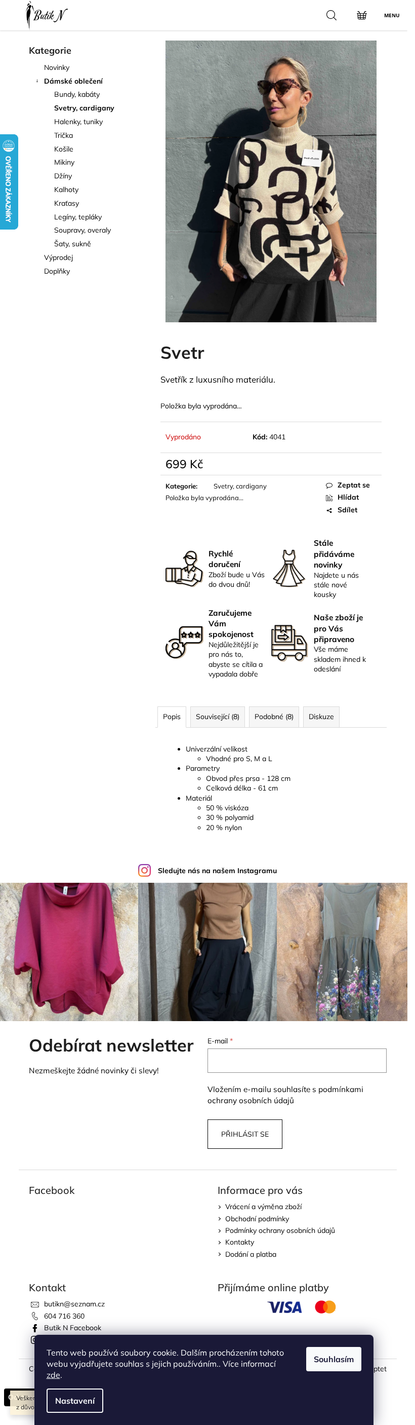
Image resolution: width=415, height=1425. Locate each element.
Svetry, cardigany (84, 108)
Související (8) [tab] (217, 716)
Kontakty (239, 1242)
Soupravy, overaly (82, 230)
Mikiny (64, 162)
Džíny (63, 175)
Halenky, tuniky (78, 121)
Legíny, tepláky (78, 216)
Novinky (56, 67)
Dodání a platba (250, 1254)
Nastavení (75, 1401)
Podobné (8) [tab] (274, 716)
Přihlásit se (245, 1134)
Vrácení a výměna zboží (263, 1206)
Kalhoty (66, 189)
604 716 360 (64, 1316)
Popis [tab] (172, 716)
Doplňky (57, 271)
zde (53, 1375)
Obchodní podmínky (257, 1218)
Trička (63, 135)
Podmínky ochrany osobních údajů (280, 1230)
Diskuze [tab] (321, 716)
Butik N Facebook (72, 1327)
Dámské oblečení (73, 81)
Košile (63, 149)
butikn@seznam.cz (74, 1303)
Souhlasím (334, 1359)
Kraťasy (66, 203)
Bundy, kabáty (77, 94)
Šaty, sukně (72, 243)
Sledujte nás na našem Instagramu (217, 870)
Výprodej (58, 257)
